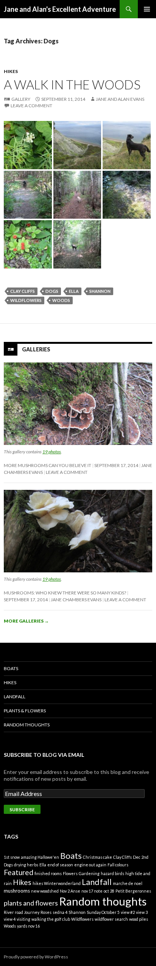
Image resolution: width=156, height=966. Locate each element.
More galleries (26, 621)
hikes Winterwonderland (57, 883)
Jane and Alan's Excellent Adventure (60, 9)
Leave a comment (31, 105)
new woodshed (45, 890)
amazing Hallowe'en (40, 857)
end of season (60, 864)
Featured (18, 872)
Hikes (11, 71)
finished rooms (48, 873)
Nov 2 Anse (70, 890)
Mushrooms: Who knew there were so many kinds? (65, 593)
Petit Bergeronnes (133, 890)
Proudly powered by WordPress (36, 957)
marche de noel (127, 883)
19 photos (51, 451)
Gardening (89, 873)
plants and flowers (31, 903)
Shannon (100, 291)
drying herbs (26, 864)
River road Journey (21, 912)
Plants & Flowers (25, 710)
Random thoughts (103, 901)
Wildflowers (26, 300)
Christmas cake (97, 857)
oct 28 (109, 890)
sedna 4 (60, 912)
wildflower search (111, 919)
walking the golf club (50, 919)
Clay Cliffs (22, 291)
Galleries (36, 349)
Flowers (70, 873)
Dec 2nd (140, 857)
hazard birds (112, 873)
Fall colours (118, 864)
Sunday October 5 (103, 912)
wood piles (138, 919)
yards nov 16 (28, 925)
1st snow (12, 857)
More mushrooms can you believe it (47, 465)
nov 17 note (92, 890)
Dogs (51, 291)
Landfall (14, 696)
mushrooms (17, 891)
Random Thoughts (27, 725)
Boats (11, 668)
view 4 (10, 919)
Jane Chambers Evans (76, 599)
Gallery (20, 99)
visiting (23, 919)
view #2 (128, 912)
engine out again (90, 864)
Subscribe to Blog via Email (44, 755)
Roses (46, 912)
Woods (61, 300)
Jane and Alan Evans (120, 99)
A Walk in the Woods (72, 84)
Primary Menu (147, 9)
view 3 (142, 912)
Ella (74, 291)
